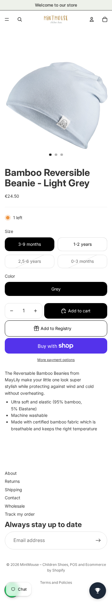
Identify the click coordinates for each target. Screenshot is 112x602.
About (11, 473)
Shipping (13, 489)
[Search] (19, 19)
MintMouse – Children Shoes (44, 564)
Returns (12, 481)
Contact (12, 497)
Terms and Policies (56, 582)
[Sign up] (98, 540)
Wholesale (15, 506)
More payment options (56, 360)
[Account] (91, 19)
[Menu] (7, 19)
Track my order (20, 514)
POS (73, 564)
